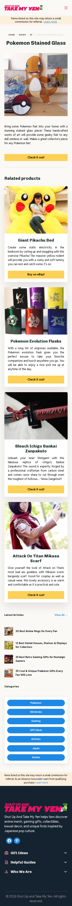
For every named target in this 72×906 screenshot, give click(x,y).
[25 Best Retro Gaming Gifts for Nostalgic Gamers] (8, 659)
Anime (36, 757)
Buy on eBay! (36, 274)
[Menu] (66, 7)
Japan (36, 748)
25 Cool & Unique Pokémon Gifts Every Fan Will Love (39, 672)
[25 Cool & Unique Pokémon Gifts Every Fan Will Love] (8, 673)
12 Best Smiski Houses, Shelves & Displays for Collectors (41, 645)
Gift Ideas (36, 730)
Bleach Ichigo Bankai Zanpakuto (36, 448)
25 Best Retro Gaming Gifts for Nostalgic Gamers (40, 659)
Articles (36, 739)
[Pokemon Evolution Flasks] (36, 311)
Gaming (36, 721)
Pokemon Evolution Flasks (35, 341)
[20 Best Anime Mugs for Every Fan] (8, 631)
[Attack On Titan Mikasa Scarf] (36, 525)
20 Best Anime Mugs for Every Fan (36, 631)
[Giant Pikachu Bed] (36, 210)
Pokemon (35, 702)
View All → (61, 615)
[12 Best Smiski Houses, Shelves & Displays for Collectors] (8, 645)
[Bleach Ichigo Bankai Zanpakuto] (36, 416)
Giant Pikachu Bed (36, 240)
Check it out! (35, 157)
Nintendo (36, 711)
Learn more (50, 21)
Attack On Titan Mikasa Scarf (36, 558)
